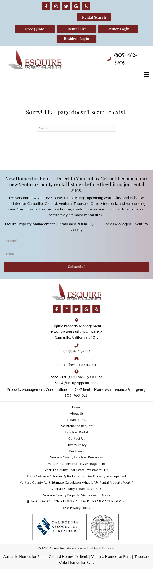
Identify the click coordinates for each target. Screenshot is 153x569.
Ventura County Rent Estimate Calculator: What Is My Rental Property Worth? (76, 482)
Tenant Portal (76, 420)
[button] (46, 6)
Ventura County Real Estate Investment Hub (76, 470)
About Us (76, 413)
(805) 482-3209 (76, 351)
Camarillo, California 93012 (77, 337)
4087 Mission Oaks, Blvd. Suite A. (76, 331)
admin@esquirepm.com (76, 364)
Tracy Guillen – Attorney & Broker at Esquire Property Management (76, 476)
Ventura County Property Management (76, 464)
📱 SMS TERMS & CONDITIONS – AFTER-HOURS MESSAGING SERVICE (76, 501)
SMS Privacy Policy (76, 508)
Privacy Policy (76, 445)
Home (76, 407)
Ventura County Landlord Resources (76, 457)
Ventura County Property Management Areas (76, 495)
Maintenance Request (77, 426)
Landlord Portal (76, 432)
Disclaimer (76, 451)
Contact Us (76, 438)
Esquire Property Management (76, 326)
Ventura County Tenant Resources (76, 489)
